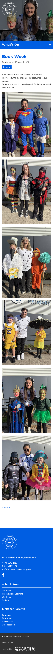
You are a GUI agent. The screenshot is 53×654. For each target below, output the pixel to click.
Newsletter (7, 621)
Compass (6, 615)
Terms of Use (7, 642)
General (6, 67)
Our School (7, 590)
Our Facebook (8, 624)
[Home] (10, 548)
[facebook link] (3, 575)
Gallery (5, 600)
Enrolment (7, 618)
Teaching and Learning (12, 593)
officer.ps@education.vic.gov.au (18, 569)
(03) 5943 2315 (10, 562)
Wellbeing (7, 597)
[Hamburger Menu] (49, 5)
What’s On (10, 44)
